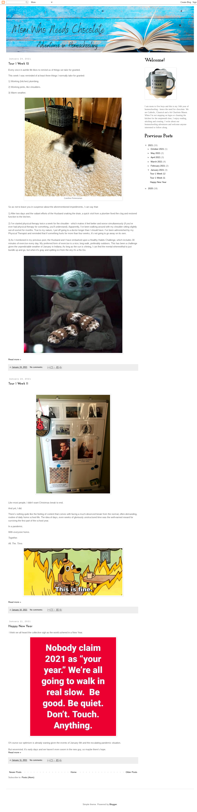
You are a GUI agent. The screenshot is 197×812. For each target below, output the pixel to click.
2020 (151, 188)
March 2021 (157, 161)
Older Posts (131, 772)
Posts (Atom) (28, 777)
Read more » (14, 359)
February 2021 (158, 166)
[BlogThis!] (51, 367)
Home (73, 772)
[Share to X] (54, 367)
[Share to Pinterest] (60, 367)
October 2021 (158, 149)
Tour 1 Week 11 (18, 383)
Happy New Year (20, 626)
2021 (151, 145)
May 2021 (156, 153)
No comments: (37, 367)
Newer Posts (15, 772)
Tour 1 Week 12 (18, 63)
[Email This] (48, 367)
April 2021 (156, 157)
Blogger (113, 804)
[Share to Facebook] (57, 367)
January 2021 (158, 170)
